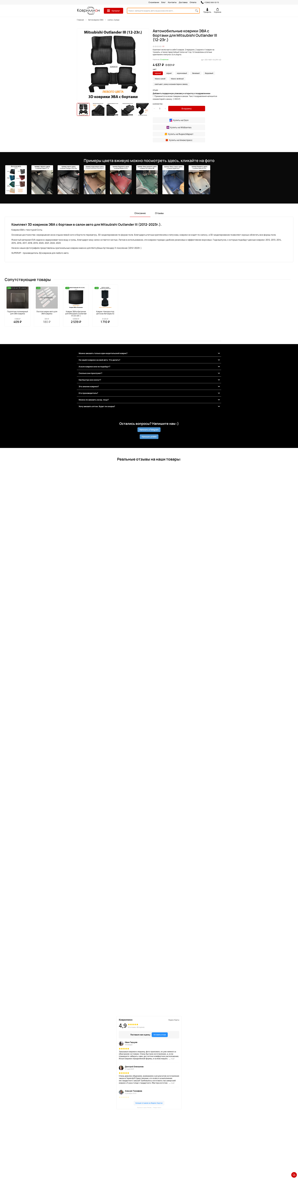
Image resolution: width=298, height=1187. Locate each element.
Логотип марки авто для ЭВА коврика (46, 312)
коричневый (182, 73)
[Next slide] (145, 65)
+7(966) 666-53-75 (211, 2)
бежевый (196, 73)
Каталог (116, 10)
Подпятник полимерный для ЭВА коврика (17, 312)
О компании (154, 2)
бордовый (209, 73)
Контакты (172, 2)
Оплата (193, 2)
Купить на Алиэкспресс (180, 140)
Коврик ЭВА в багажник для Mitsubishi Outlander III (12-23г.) (76, 313)
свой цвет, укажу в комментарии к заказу (171, 84)
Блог (163, 2)
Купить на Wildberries (180, 127)
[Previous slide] (80, 65)
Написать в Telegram (149, 430)
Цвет (154, 69)
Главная (80, 20)
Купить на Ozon (181, 120)
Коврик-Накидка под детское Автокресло (105, 312)
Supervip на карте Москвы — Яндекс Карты (149, 1107)
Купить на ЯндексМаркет (180, 134)
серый (168, 73)
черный (158, 73)
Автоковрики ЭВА (95, 20)
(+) (185, 97)
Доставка (183, 2)
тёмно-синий (160, 79)
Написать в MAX (149, 437)
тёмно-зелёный (177, 79)
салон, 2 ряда (113, 20)
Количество (158, 104)
